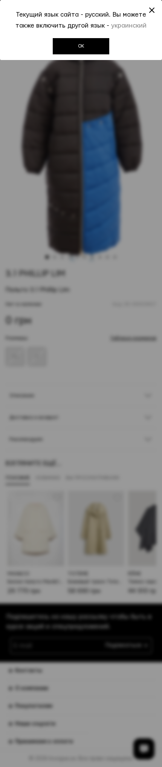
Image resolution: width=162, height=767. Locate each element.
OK (81, 46)
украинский (129, 25)
